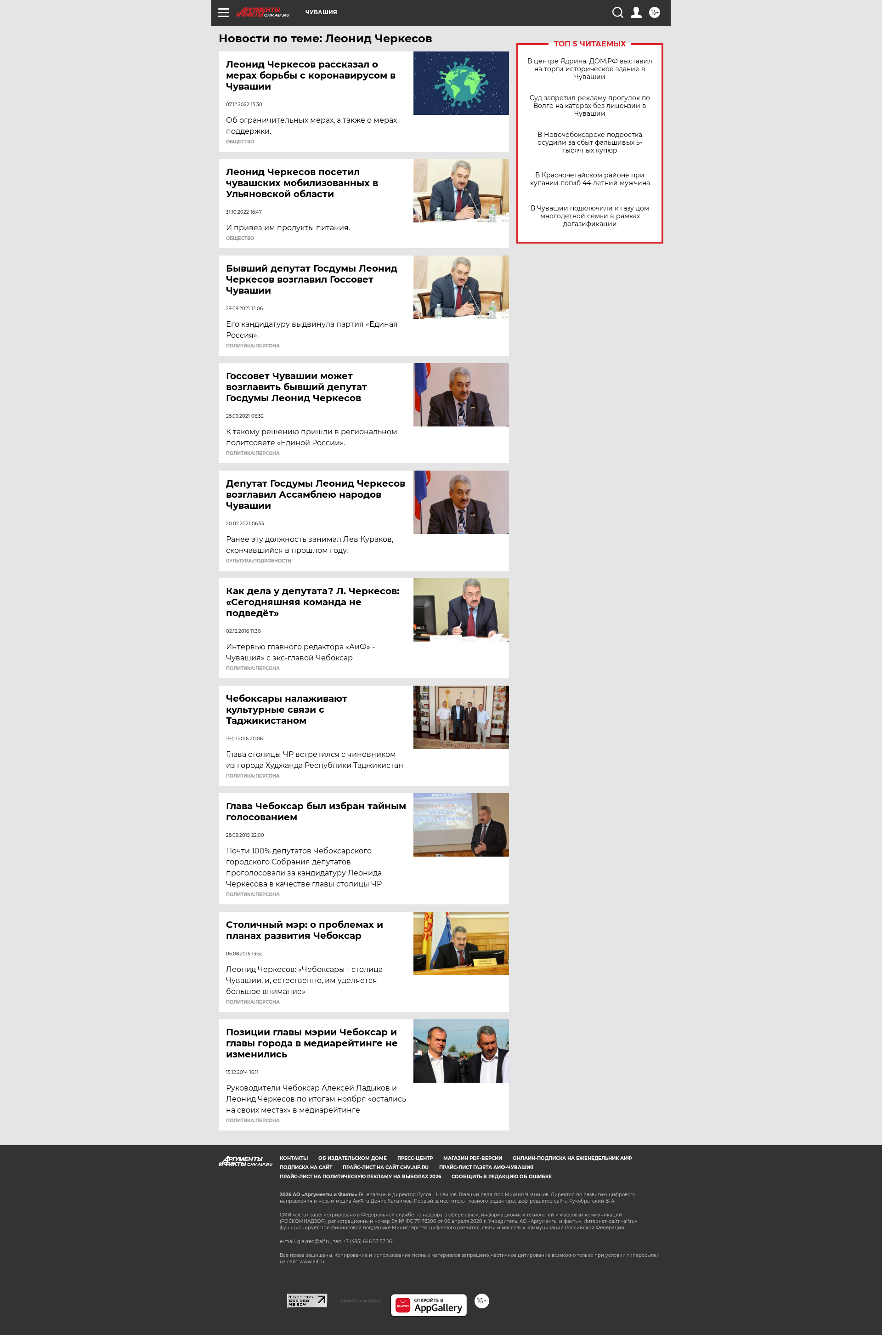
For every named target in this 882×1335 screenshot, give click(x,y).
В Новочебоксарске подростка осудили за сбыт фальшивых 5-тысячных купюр (589, 142)
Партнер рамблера (359, 1300)
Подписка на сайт (306, 1167)
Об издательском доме (352, 1158)
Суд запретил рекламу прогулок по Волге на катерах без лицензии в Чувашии (590, 106)
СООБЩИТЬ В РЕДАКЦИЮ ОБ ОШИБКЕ (502, 1177)
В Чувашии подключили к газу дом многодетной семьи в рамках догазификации (590, 216)
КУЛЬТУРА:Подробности (258, 561)
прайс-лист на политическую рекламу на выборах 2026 (360, 1177)
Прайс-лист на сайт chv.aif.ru (386, 1167)
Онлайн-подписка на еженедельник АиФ (572, 1158)
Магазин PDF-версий (472, 1158)
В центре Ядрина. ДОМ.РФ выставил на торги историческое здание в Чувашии (589, 69)
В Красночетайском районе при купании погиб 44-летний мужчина (590, 179)
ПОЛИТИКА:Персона (253, 346)
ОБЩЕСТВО (240, 142)
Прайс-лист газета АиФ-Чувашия (486, 1167)
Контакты (294, 1158)
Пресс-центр (415, 1158)
